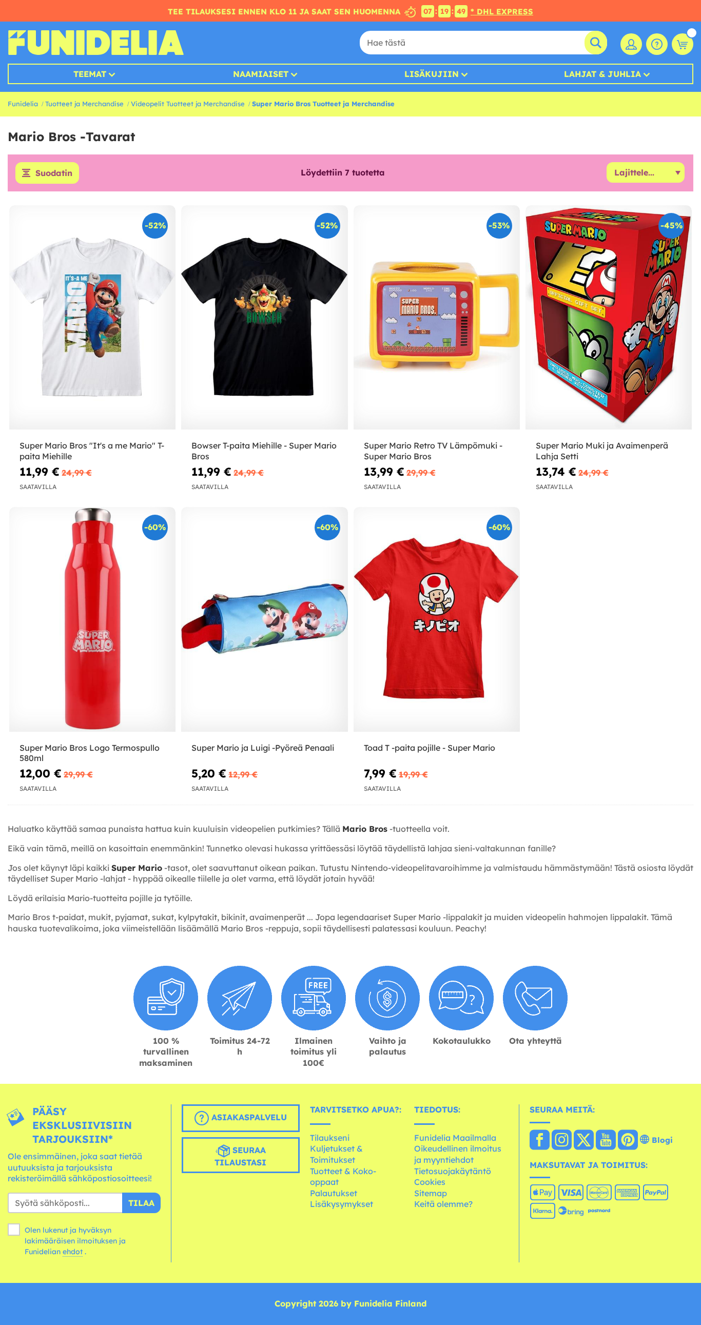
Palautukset (333, 1193)
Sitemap (430, 1193)
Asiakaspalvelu (248, 1118)
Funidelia (23, 104)
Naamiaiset (260, 74)
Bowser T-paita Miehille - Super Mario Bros (264, 450)
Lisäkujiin (431, 74)
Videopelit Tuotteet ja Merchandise (188, 104)
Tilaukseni (329, 1138)
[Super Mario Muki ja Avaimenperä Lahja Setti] (608, 317)
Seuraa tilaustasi (240, 1156)
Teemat (89, 74)
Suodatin (53, 173)
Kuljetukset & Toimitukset (336, 1154)
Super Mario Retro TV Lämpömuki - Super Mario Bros (433, 450)
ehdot (73, 1251)
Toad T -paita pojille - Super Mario (429, 748)
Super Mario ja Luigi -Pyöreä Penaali (262, 748)
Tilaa (141, 1203)
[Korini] (682, 44)
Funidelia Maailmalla (455, 1138)
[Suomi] (540, 1140)
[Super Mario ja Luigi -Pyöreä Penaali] (264, 619)
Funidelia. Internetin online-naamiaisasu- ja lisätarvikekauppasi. (96, 42)
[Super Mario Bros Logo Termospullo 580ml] (92, 619)
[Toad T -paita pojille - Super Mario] (437, 619)
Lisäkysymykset (341, 1204)
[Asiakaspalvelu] (657, 44)
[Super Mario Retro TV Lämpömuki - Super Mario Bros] (437, 317)
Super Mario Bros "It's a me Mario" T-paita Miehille (92, 450)
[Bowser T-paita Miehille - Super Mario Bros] (264, 317)
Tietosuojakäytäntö (452, 1171)
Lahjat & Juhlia (602, 74)
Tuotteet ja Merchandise (84, 104)
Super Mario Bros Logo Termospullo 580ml (90, 753)
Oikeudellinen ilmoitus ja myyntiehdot (457, 1154)
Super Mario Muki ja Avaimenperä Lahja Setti (602, 450)
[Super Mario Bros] (92, 317)
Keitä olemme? (443, 1204)
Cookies (429, 1182)
